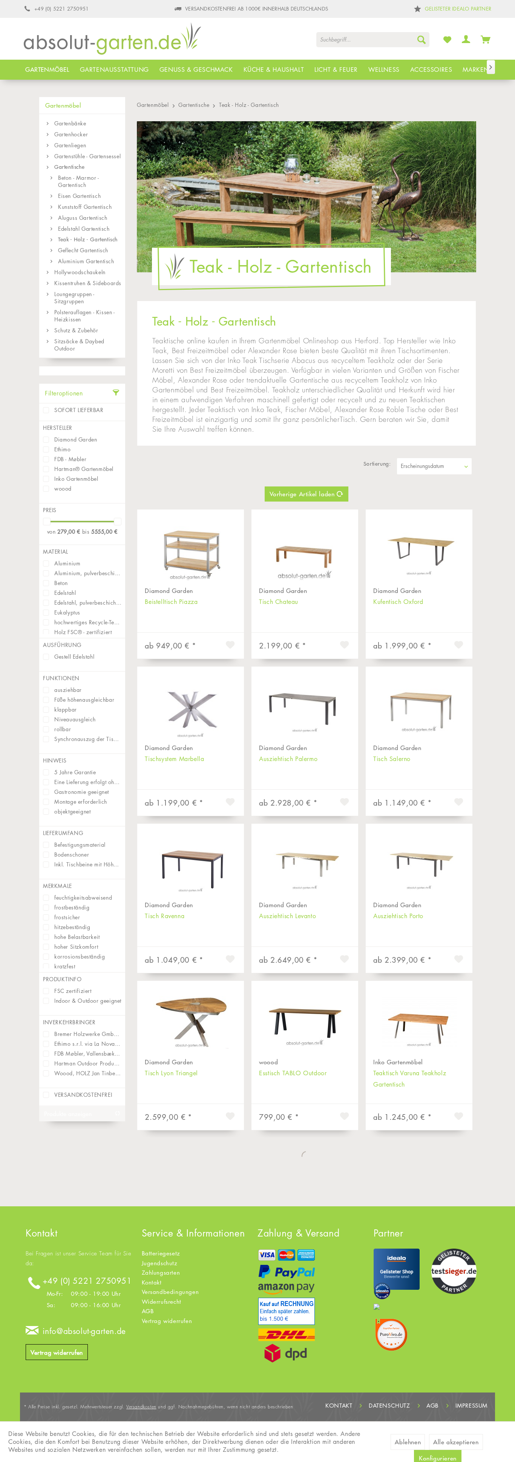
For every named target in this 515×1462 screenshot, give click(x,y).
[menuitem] (372, 39)
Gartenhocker (71, 134)
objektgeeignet (72, 811)
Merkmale (57, 885)
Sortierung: (377, 463)
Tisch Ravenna (164, 916)
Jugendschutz (160, 1263)
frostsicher (67, 917)
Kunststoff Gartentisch (85, 206)
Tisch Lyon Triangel (171, 1073)
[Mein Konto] (466, 39)
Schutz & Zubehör (76, 330)
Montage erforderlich (80, 801)
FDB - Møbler (70, 459)
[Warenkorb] (486, 39)
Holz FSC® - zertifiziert (83, 632)
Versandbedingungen (170, 1291)
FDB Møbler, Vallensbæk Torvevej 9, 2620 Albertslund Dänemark (87, 1053)
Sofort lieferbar (79, 410)
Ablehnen (408, 1442)
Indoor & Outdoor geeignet (87, 1000)
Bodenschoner (71, 854)
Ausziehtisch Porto (398, 916)
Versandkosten (141, 1406)
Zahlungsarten (161, 1272)
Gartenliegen (70, 145)
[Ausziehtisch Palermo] (304, 704)
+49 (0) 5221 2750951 (87, 1281)
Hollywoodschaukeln (80, 272)
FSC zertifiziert (73, 990)
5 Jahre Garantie (75, 772)
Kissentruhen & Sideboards (87, 283)
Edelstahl (65, 592)
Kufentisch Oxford (398, 602)
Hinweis (54, 760)
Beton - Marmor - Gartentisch (78, 181)
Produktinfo (62, 979)
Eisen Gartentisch (79, 195)
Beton (61, 583)
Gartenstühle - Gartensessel (87, 156)
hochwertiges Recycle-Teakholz (87, 622)
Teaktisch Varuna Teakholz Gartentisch (409, 1078)
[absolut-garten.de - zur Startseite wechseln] (112, 41)
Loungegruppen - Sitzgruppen (74, 297)
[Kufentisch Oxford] (419, 547)
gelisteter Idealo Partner (458, 8)
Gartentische (69, 167)
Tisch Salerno (392, 759)
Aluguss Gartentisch (82, 217)
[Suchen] (421, 39)
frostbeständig (71, 907)
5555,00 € (104, 531)
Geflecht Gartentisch (83, 250)
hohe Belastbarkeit (77, 936)
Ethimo (62, 449)
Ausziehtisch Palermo (288, 759)
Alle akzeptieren (456, 1442)
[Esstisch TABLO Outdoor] (304, 1018)
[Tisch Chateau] (304, 547)
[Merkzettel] (447, 39)
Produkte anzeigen (68, 1114)
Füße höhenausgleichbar (84, 699)
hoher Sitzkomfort (76, 946)
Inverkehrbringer (69, 1022)
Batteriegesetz (161, 1253)
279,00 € (69, 531)
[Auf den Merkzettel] (231, 646)
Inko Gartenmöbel (76, 478)
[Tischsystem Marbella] (190, 704)
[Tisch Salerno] (419, 704)
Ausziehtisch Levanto (287, 916)
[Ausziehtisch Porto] (419, 861)
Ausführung (62, 644)
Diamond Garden (75, 439)
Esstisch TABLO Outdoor (292, 1073)
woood (63, 488)
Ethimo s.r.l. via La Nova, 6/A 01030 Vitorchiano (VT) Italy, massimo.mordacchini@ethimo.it (87, 1043)
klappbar (65, 709)
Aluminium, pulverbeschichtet (87, 573)
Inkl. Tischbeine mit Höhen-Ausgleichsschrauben (87, 864)
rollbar (62, 729)
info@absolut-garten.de (84, 1331)
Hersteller (57, 427)
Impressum (471, 1405)
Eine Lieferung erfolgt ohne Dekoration (87, 782)
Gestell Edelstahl (74, 656)
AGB (148, 1311)
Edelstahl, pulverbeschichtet (87, 602)
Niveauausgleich (75, 719)
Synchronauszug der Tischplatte (87, 739)
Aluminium (67, 563)
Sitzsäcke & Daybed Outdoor (79, 345)
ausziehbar (68, 689)
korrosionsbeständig (79, 956)
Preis (50, 510)
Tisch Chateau (278, 602)
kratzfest (64, 966)
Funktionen (61, 678)
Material (55, 551)
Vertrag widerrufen (57, 1352)
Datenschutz (389, 1405)
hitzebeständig (72, 927)
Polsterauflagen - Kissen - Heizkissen (84, 316)
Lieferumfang (63, 833)
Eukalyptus (67, 612)
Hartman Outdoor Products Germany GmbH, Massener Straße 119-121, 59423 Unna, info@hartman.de (87, 1063)
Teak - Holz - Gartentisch (88, 239)
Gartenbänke (70, 123)
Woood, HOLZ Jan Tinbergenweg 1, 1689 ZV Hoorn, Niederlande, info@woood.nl (87, 1073)
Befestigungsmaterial (80, 844)
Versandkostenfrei (83, 1094)
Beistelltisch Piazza (171, 602)
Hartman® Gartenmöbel (83, 468)
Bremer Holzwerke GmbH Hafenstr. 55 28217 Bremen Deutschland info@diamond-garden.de (87, 1033)
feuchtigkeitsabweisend (83, 897)
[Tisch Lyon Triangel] (190, 1018)
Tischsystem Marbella (174, 759)
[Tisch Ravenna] (190, 861)
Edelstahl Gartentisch (84, 228)
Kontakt (152, 1282)
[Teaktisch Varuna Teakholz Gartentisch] (419, 1018)
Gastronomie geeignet (81, 791)
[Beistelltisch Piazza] (190, 547)
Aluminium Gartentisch (86, 261)
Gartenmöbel (63, 105)
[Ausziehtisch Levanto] (304, 861)
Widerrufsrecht (161, 1301)
